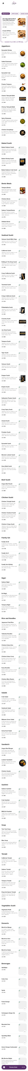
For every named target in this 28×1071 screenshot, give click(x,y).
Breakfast (5, 13)
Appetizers (15, 13)
